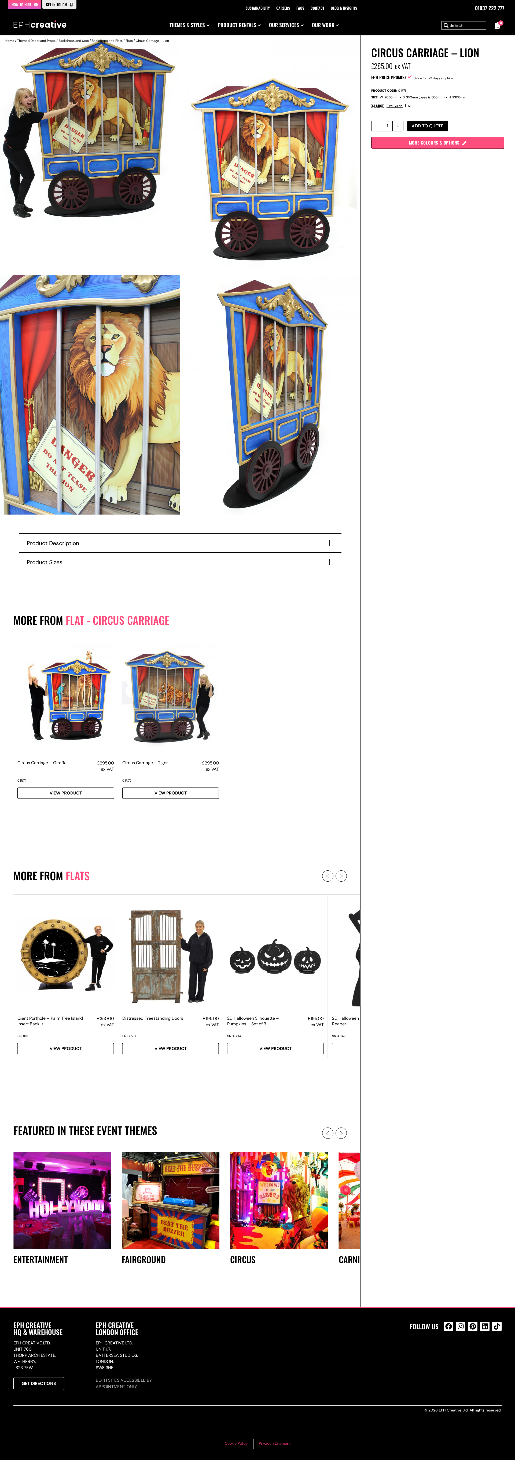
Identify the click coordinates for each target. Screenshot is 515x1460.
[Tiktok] (497, 1326)
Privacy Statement (274, 1443)
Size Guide (395, 106)
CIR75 (127, 780)
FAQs (300, 8)
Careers (283, 8)
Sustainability (258, 8)
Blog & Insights (344, 8)
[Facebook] (448, 1326)
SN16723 (129, 1036)
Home (9, 41)
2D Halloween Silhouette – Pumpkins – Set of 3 (253, 1021)
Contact (317, 8)
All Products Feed (450, 1349)
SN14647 (339, 1036)
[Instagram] (460, 1326)
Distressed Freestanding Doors (152, 1018)
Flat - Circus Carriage (117, 620)
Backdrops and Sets (73, 41)
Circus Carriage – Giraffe (42, 763)
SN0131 (22, 1036)
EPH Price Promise (388, 77)
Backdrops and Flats (107, 41)
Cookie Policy (236, 1443)
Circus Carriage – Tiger (145, 763)
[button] (327, 876)
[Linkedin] (485, 1326)
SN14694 (234, 1036)
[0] (496, 25)
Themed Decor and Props (36, 41)
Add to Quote (427, 126)
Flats (129, 41)
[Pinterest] (472, 1326)
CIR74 (22, 780)
